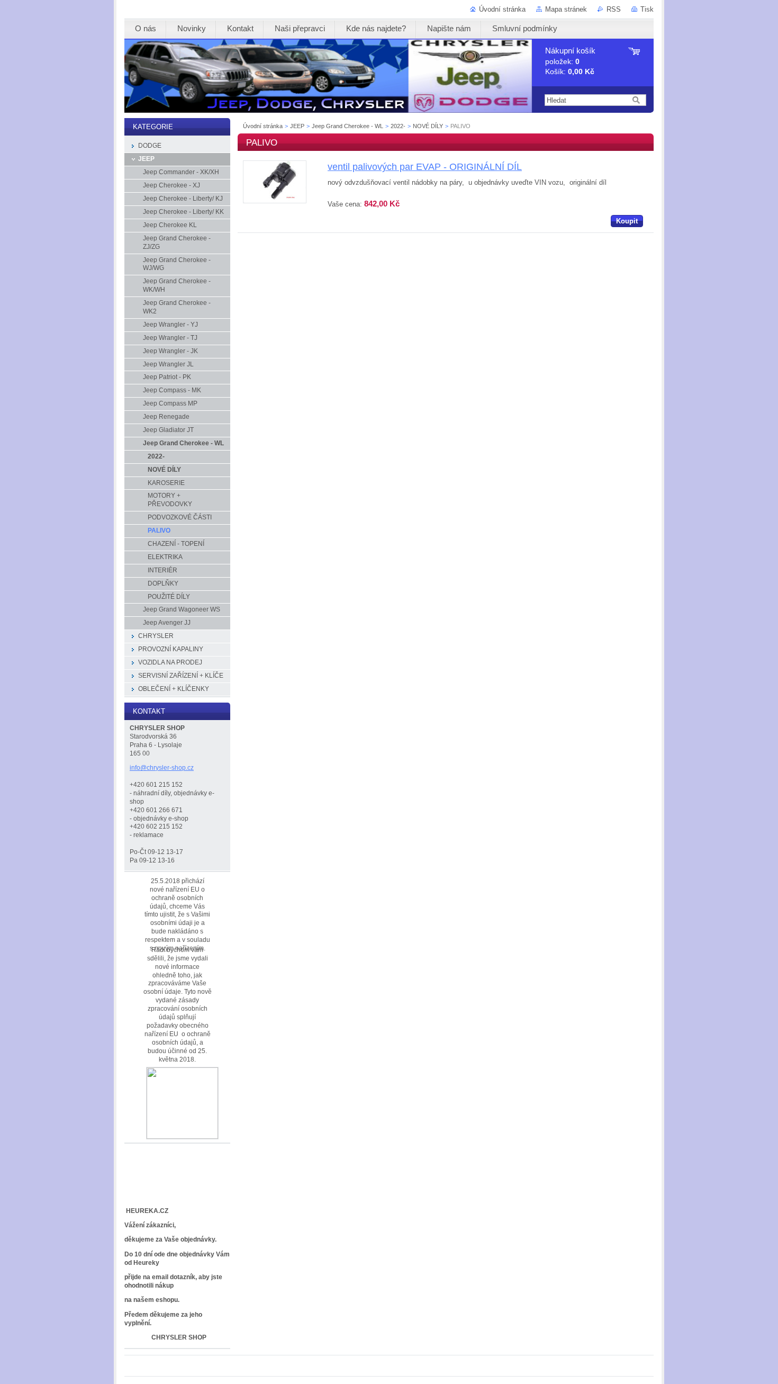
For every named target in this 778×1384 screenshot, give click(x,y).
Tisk (647, 9)
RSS (614, 9)
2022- (398, 126)
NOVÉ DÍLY (428, 126)
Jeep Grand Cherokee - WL (347, 126)
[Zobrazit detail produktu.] (274, 201)
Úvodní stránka (502, 9)
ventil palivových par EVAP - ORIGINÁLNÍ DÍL (425, 166)
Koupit (627, 221)
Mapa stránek (566, 9)
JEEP (297, 126)
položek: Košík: (570, 61)
